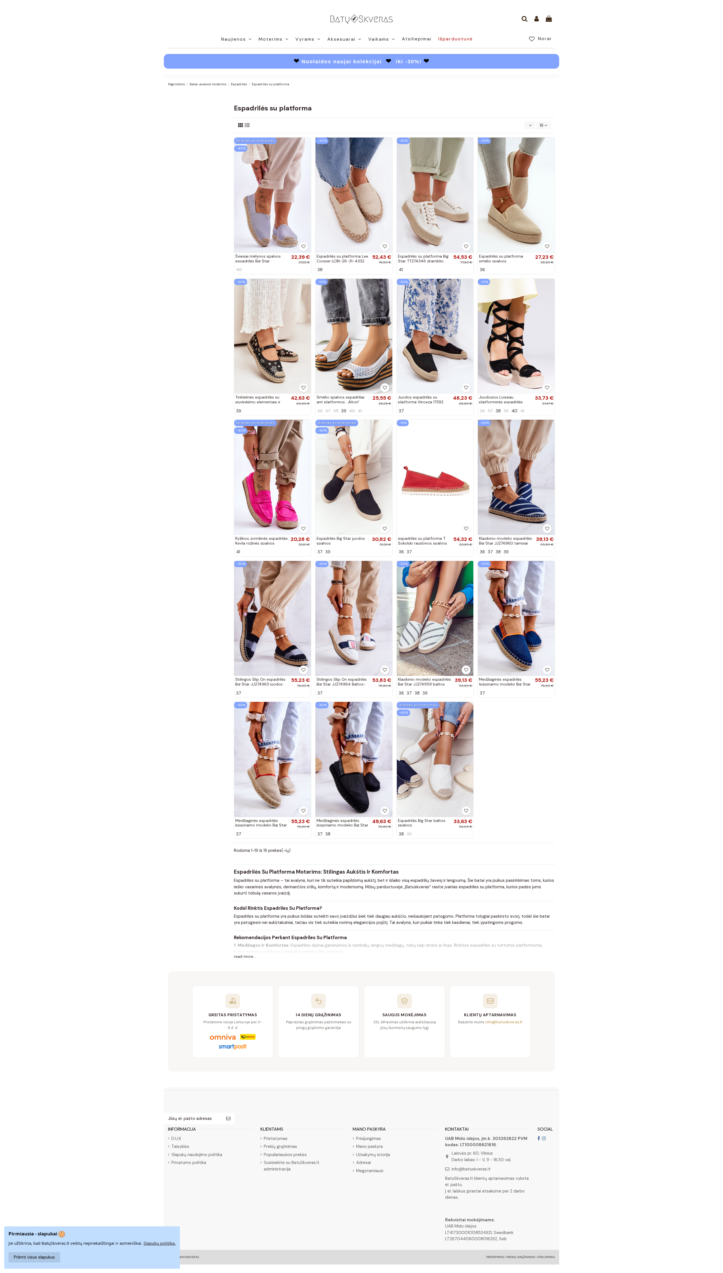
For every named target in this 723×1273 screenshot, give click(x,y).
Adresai (363, 1162)
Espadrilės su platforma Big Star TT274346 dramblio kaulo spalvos (423, 261)
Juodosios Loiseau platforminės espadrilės (501, 399)
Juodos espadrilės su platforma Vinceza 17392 (420, 399)
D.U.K (176, 1138)
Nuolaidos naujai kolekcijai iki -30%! (362, 61)
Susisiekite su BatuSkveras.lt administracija (291, 1166)
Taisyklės (180, 1146)
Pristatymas (276, 1138)
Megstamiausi (369, 1171)
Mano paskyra (369, 1146)
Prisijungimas (368, 1138)
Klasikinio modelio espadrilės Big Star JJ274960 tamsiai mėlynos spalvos (505, 543)
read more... (245, 956)
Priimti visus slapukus (34, 1257)
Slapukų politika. (159, 1243)
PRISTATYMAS (495, 1257)
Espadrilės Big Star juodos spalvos (341, 541)
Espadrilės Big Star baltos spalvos (421, 823)
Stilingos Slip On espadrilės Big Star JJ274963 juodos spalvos (260, 684)
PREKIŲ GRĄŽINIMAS (520, 1257)
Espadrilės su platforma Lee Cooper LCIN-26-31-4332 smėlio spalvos (342, 261)
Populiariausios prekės (285, 1154)
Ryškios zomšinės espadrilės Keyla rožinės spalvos (261, 541)
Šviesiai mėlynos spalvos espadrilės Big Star (258, 259)
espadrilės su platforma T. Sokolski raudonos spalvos (422, 541)
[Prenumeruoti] (228, 1118)
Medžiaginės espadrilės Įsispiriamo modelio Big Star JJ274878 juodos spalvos (342, 825)
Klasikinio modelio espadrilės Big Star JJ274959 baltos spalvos (424, 684)
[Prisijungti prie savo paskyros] (537, 19)
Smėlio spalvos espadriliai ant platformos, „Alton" (340, 399)
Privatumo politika (188, 1162)
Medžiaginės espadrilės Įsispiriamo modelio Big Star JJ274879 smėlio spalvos (261, 825)
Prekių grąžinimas (280, 1146)
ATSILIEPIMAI (546, 1257)
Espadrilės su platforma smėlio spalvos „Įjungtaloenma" (501, 261)
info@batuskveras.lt (471, 1169)
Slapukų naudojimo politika (196, 1154)
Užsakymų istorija (373, 1154)
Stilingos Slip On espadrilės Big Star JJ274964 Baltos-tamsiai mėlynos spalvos (342, 684)
